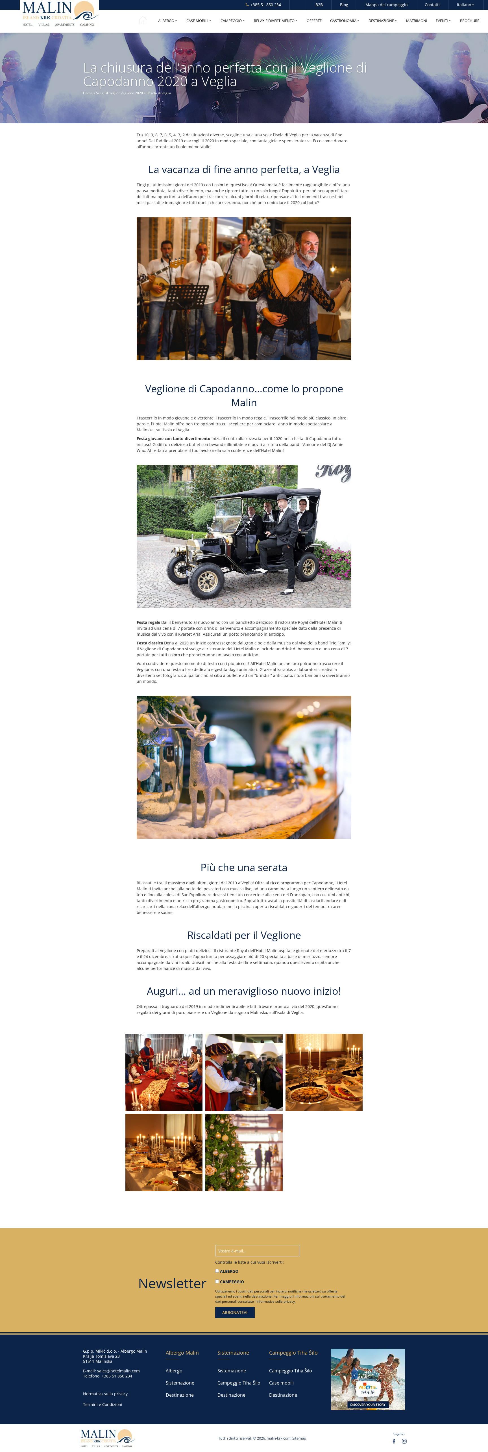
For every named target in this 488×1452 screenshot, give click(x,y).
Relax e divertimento (274, 20)
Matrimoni (416, 20)
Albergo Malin (182, 1352)
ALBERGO (229, 1271)
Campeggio (231, 20)
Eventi (442, 20)
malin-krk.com (279, 1438)
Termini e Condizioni (102, 1404)
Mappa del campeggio (386, 4)
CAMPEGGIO (232, 1281)
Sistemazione (180, 1383)
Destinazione (381, 20)
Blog (344, 4)
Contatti (432, 4)
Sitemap (299, 1438)
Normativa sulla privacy (105, 1393)
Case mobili (197, 20)
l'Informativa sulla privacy (275, 1301)
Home (88, 93)
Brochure (469, 20)
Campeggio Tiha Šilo (238, 1383)
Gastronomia (343, 20)
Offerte (314, 20)
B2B (319, 4)
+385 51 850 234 (265, 4)
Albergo (166, 20)
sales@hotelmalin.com (118, 1370)
